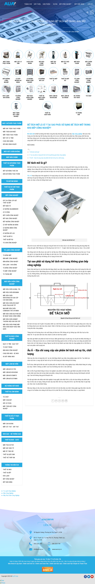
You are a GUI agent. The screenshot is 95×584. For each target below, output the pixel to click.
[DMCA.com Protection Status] (47, 569)
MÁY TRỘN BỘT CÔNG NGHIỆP (9, 407)
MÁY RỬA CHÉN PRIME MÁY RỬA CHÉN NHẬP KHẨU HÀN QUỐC (11, 327)
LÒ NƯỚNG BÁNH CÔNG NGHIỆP (10, 229)
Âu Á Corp (15, 576)
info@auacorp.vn (38, 549)
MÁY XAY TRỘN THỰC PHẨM (11, 128)
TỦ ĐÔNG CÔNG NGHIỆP (10, 268)
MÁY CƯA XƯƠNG (8, 424)
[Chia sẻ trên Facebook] (52, 400)
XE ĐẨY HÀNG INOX (9, 356)
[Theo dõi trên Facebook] (85, 576)
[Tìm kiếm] (87, 12)
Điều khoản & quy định (15, 563)
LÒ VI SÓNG (6, 212)
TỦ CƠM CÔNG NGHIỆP (10, 243)
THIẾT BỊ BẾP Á (7, 236)
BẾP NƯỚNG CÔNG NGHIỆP (11, 221)
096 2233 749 (38, 544)
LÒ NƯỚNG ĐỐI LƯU (9, 233)
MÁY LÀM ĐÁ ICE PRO (9, 369)
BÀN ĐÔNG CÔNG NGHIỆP (10, 261)
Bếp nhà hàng (79, 4)
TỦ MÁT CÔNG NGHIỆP (10, 271)
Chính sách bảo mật (56, 563)
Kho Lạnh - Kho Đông (10, 265)
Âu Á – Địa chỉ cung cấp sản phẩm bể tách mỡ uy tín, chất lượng (47, 158)
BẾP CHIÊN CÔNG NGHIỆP (10, 215)
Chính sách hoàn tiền (42, 563)
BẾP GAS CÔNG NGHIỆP (10, 218)
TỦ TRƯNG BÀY (7, 274)
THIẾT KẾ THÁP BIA (9, 457)
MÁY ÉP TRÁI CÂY (8, 451)
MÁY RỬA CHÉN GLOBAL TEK (11, 289)
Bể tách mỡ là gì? (35, 152)
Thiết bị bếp (25, 32)
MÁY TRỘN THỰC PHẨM (10, 135)
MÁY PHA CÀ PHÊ (8, 445)
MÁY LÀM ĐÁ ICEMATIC (10, 375)
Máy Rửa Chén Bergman (11, 292)
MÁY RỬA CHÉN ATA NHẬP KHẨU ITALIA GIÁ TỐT (11, 304)
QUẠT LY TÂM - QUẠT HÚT (11, 344)
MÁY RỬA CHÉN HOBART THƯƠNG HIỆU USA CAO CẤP (11, 320)
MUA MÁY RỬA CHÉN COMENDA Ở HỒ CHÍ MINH (11, 310)
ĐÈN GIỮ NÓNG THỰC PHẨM (11, 174)
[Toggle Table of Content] (28, 150)
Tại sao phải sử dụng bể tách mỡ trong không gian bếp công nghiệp (48, 155)
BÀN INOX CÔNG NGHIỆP (10, 350)
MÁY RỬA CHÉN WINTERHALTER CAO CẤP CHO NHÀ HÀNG (10, 298)
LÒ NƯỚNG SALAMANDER (10, 209)
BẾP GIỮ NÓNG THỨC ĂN (10, 171)
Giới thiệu (37, 4)
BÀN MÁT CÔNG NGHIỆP (10, 258)
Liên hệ (90, 4)
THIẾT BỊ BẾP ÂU (8, 239)
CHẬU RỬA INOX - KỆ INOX (11, 353)
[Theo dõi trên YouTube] (92, 576)
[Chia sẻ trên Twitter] (56, 400)
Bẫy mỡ (29, 176)
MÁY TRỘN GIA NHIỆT (9, 132)
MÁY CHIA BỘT (7, 400)
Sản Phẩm (46, 4)
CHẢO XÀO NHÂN (8, 141)
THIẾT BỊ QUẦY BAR (9, 454)
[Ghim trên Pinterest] (62, 400)
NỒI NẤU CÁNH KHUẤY (10, 144)
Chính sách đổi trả (29, 563)
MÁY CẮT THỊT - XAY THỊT (11, 427)
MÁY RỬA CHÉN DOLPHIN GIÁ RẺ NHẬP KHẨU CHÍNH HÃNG (12, 315)
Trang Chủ (28, 4)
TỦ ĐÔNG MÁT (7, 255)
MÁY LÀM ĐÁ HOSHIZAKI (10, 372)
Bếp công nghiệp (65, 4)
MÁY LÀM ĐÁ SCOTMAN (10, 378)
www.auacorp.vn (57, 549)
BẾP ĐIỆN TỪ (7, 206)
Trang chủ (18, 32)
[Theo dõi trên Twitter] (88, 576)
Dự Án (55, 4)
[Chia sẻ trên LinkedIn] (66, 400)
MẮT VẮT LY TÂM (8, 138)
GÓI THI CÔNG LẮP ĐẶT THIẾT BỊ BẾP (10, 202)
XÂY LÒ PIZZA (7, 403)
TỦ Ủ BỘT (6, 397)
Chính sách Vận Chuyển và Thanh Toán (75, 563)
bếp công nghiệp (77, 134)
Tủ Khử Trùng (7, 347)
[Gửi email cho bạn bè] (59, 400)
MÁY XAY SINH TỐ (8, 448)
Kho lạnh (6, 476)
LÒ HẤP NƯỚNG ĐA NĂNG (10, 225)
